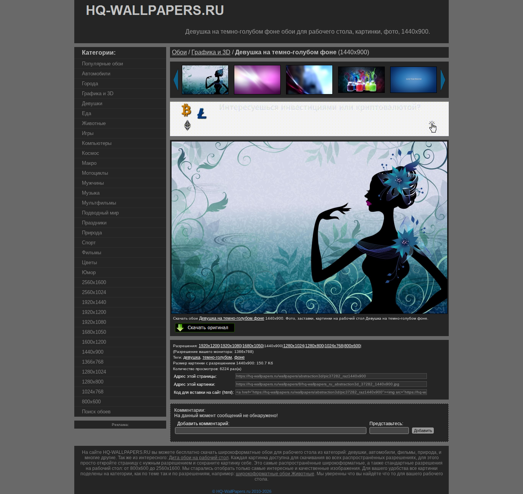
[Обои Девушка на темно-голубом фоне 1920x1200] (205, 79)
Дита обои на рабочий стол (199, 457)
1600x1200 (94, 342)
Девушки (92, 103)
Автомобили (96, 73)
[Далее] (443, 79)
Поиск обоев (96, 411)
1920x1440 (94, 302)
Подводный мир (100, 213)
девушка (191, 357)
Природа (92, 233)
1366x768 (92, 362)
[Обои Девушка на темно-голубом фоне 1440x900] (309, 312)
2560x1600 (94, 282)
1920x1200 (94, 312)
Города (90, 83)
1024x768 (92, 392)
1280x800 (92, 382)
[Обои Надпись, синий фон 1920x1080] (413, 79)
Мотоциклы (95, 173)
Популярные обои (102, 64)
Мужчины (93, 183)
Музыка (91, 193)
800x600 (91, 402)
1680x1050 (94, 332)
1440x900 (92, 352)
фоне (239, 357)
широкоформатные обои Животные (275, 473)
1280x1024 (94, 372)
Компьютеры (96, 143)
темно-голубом (217, 357)
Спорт (89, 242)
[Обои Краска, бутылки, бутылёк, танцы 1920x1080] (361, 79)
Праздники (94, 223)
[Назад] (175, 79)
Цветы (89, 262)
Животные (94, 123)
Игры (87, 133)
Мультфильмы (99, 203)
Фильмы (91, 252)
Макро (89, 163)
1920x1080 (94, 322)
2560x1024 (94, 292)
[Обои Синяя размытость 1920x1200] (309, 79)
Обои (179, 52)
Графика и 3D (97, 93)
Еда (86, 113)
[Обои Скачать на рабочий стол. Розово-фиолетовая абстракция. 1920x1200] (257, 79)
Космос (90, 153)
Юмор (89, 272)
